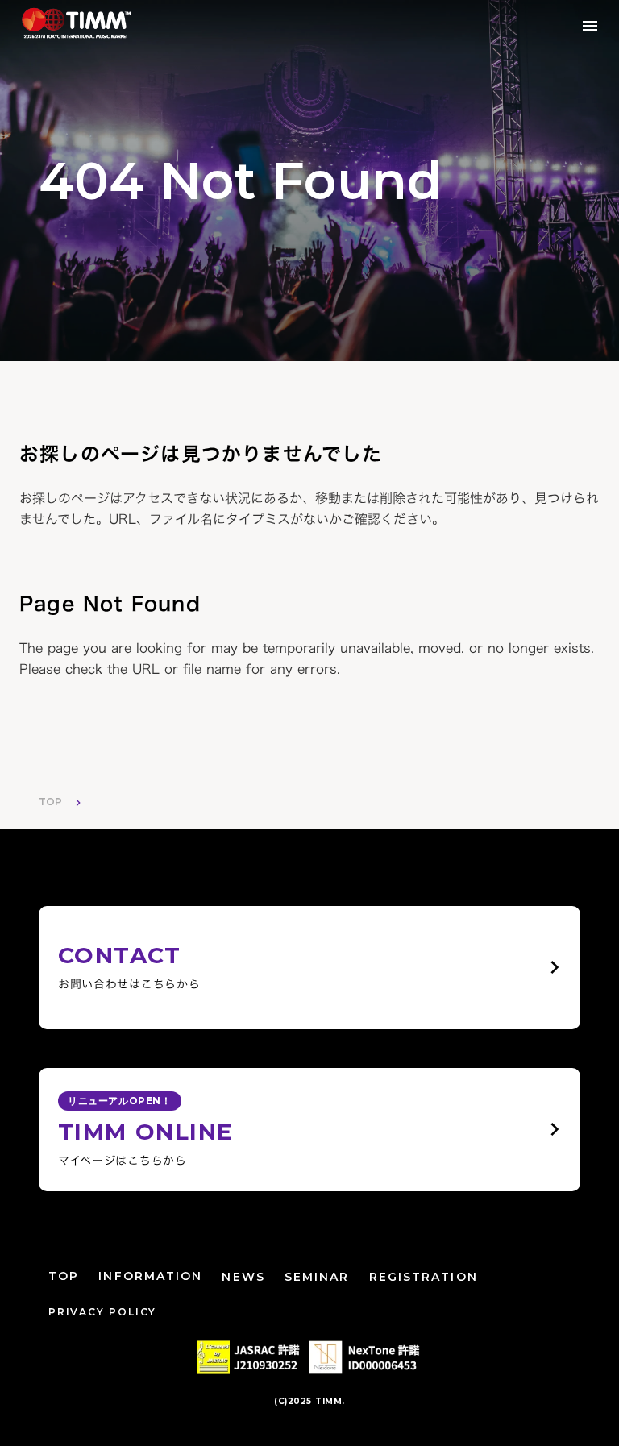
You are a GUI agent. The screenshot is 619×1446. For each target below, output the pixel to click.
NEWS (243, 1276)
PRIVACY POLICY (102, 1312)
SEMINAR (317, 1276)
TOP (50, 802)
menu (590, 25)
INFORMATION (150, 1276)
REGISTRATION (423, 1276)
